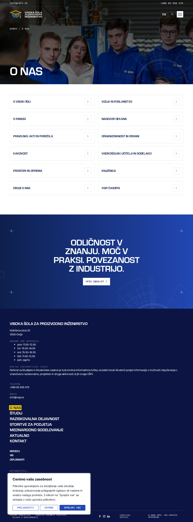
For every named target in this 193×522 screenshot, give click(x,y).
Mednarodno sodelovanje (36, 429)
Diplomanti (17, 459)
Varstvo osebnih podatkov (51, 515)
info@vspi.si (19, 3)
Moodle (15, 451)
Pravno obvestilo (20, 515)
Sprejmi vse (72, 507)
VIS (11, 455)
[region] (49, 493)
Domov (13, 28)
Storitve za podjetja (31, 424)
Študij (16, 413)
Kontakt (18, 441)
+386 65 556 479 (172, 3)
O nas (15, 407)
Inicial (124, 517)
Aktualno (19, 435)
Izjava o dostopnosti (25, 517)
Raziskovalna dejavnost (34, 418)
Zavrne (49, 507)
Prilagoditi (25, 507)
